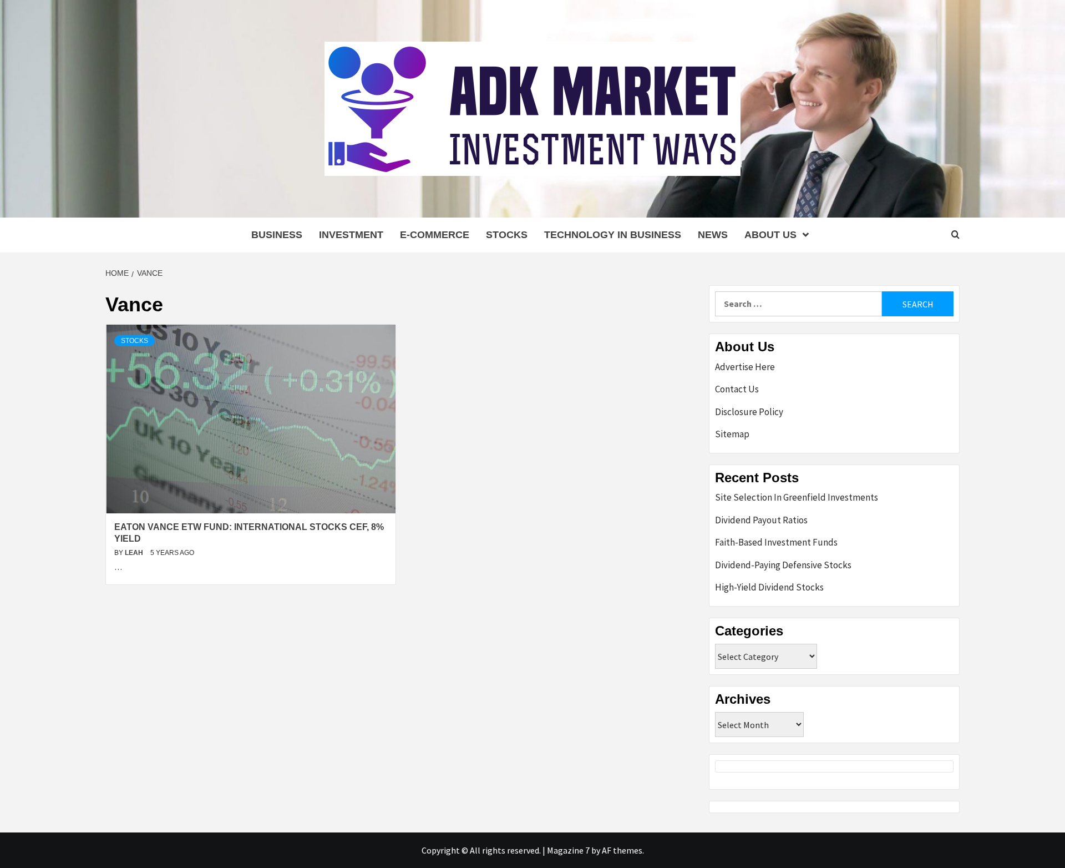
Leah (135, 553)
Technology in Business (612, 234)
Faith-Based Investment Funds (776, 542)
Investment (351, 234)
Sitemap (732, 434)
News (713, 234)
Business (276, 234)
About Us (770, 234)
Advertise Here (745, 367)
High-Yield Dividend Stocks (769, 587)
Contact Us (737, 389)
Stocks (507, 234)
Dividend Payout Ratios (761, 520)
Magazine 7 (568, 850)
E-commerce (434, 234)
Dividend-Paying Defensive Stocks (783, 565)
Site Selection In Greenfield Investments (796, 497)
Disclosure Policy (749, 412)
